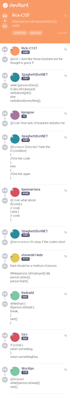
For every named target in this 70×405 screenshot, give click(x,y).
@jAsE (14, 59)
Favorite (62, 32)
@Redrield (17, 379)
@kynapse (17, 147)
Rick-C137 (20, 15)
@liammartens (19, 242)
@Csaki (15, 123)
